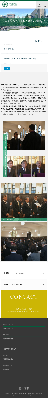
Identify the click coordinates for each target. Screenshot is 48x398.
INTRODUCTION (8, 324)
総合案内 (6, 369)
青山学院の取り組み (9, 349)
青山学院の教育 (8, 339)
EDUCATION (6, 334)
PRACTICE (6, 345)
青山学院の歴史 (8, 359)
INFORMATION (7, 365)
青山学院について (9, 328)
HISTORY (6, 355)
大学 (7, 68)
